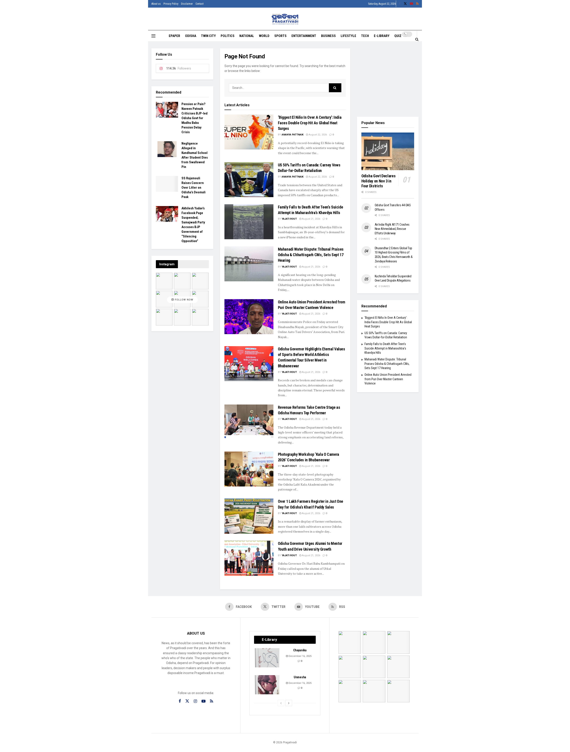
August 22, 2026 (317, 134)
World (264, 36)
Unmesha (300, 677)
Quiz (397, 36)
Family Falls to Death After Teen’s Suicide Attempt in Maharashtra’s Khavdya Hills (385, 348)
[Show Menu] (153, 35)
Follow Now (183, 299)
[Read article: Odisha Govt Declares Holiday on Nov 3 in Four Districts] (387, 151)
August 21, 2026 (310, 218)
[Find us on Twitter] (405, 4)
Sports (280, 36)
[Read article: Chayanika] (267, 657)
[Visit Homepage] (285, 19)
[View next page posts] (288, 703)
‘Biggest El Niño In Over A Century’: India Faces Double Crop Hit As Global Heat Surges (310, 123)
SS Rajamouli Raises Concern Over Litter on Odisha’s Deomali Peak (193, 187)
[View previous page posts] (281, 703)
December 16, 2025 (299, 656)
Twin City (208, 36)
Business (328, 36)
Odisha (190, 36)
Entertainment (303, 36)
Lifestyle (348, 36)
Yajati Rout (289, 218)
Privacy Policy (170, 3)
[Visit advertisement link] (388, 79)
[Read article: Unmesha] (267, 684)
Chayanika (299, 650)
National (246, 36)
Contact (199, 3)
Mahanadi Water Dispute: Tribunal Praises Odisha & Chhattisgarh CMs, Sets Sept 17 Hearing (311, 255)
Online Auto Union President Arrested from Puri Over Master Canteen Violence (387, 379)
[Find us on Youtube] (411, 4)
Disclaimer (187, 3)
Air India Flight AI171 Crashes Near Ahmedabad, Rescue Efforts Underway (392, 229)
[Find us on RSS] (417, 4)
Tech (365, 36)
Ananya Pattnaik (292, 134)
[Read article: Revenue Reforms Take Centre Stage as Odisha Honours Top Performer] (248, 422)
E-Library (381, 36)
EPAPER (174, 36)
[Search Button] (417, 39)
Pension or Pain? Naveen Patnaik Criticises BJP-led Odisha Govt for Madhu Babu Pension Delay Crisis (194, 118)
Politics (227, 36)
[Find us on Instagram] (195, 701)
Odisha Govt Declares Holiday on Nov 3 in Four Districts (378, 181)
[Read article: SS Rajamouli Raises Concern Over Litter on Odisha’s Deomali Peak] (167, 184)
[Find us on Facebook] (400, 4)
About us (156, 3)
